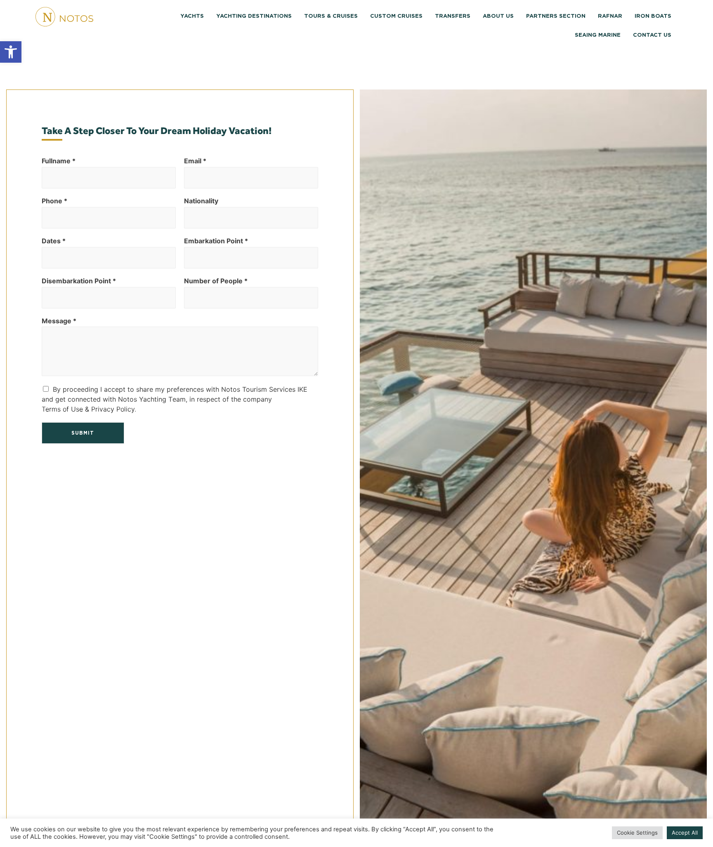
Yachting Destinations (254, 16)
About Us (498, 16)
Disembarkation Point (79, 281)
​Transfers (452, 16)
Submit (82, 433)
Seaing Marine (598, 35)
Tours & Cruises (331, 16)
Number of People (216, 281)
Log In (177, 53)
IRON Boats (653, 16)
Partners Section (556, 16)
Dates (54, 241)
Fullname (59, 161)
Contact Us (652, 35)
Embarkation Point (216, 241)
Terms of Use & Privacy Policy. (89, 409)
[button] (10, 52)
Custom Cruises (396, 16)
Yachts (192, 16)
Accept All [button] (685, 832)
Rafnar (610, 16)
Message (59, 321)
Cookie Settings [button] (637, 832)
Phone (54, 201)
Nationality (201, 201)
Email (195, 161)
